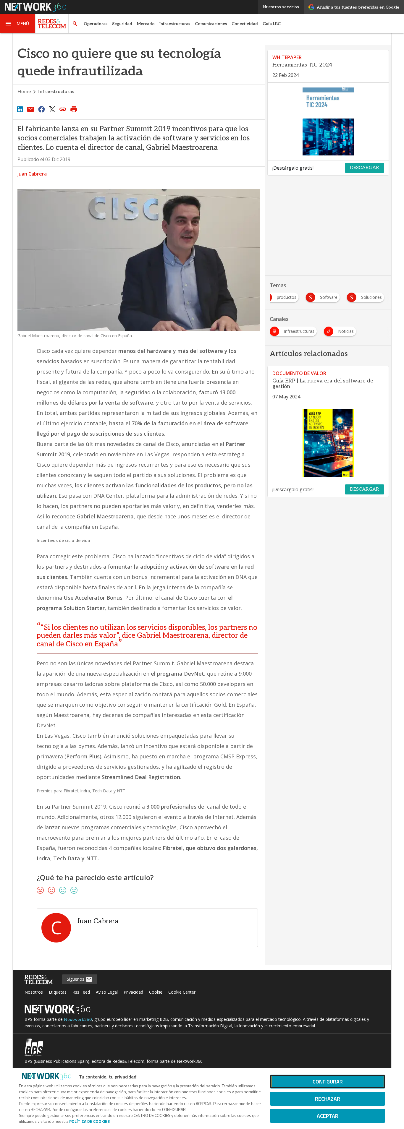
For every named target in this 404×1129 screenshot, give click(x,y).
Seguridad (122, 23)
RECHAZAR (327, 1099)
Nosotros (34, 992)
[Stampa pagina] (73, 109)
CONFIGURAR (328, 1082)
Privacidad (133, 992)
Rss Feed (81, 992)
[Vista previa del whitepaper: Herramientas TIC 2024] (328, 121)
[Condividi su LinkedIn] (20, 109)
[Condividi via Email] (30, 109)
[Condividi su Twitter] (52, 109)
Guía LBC (272, 23)
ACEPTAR (327, 1116)
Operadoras (95, 23)
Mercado (146, 23)
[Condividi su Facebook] (41, 109)
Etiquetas (58, 992)
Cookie (155, 992)
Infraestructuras (174, 23)
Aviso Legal (107, 992)
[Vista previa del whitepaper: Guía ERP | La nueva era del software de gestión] (328, 443)
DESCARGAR (364, 168)
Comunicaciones (211, 23)
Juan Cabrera (32, 174)
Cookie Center (181, 992)
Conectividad (245, 23)
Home (24, 92)
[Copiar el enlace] (63, 109)
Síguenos (76, 979)
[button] (17, 23)
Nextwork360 (78, 1019)
